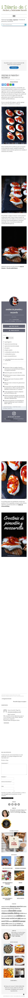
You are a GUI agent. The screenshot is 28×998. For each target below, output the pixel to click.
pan (19, 918)
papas (22, 918)
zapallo (14, 925)
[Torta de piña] (19, 977)
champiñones (4, 910)
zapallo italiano (20, 925)
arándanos (4, 908)
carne (16, 908)
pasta (25, 918)
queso (3, 923)
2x (9, 337)
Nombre (3, 776)
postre (11, 921)
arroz (24, 906)
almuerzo (13, 906)
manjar (7, 918)
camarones (12, 908)
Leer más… (23, 812)
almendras (7, 906)
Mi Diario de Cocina (14, 6)
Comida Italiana (12, 694)
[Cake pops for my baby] (7, 861)
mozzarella (18, 696)
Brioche (20, 882)
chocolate (12, 911)
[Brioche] (20, 876)
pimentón (22, 696)
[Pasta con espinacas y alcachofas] (7, 891)
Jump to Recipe (14, 81)
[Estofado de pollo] (19, 965)
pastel (3, 921)
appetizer (8, 696)
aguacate (3, 906)
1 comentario (18, 79)
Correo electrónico (6, 781)
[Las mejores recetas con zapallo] (8, 977)
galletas (19, 916)
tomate (19, 923)
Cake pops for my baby (8, 868)
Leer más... (14, 980)
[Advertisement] (14, 43)
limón (3, 918)
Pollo (7, 921)
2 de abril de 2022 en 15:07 (14, 712)
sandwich (10, 923)
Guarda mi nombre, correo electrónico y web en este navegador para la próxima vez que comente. (13, 794)
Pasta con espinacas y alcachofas (7, 899)
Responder (6, 722)
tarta (15, 923)
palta (16, 918)
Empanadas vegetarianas (20, 868)
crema (21, 913)
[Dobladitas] (8, 965)
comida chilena (13, 913)
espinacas (10, 916)
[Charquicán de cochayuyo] (19, 953)
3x (12, 337)
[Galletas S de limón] (8, 953)
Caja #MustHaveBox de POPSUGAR (7, 883)
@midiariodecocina (9, 418)
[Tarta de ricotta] (20, 891)
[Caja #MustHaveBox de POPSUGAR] (7, 876)
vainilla (3, 925)
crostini (15, 696)
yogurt (6, 925)
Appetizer (7, 694)
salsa (6, 923)
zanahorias (10, 925)
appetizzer (11, 696)
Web (2, 786)
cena (19, 908)
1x (7, 337)
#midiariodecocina (14, 419)
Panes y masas (17, 694)
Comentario (4, 763)
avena (8, 908)
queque (22, 921)
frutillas (14, 915)
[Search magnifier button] (25, 25)
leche (24, 915)
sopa (13, 923)
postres (16, 921)
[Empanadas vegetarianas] (20, 861)
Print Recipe (15, 326)
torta (22, 923)
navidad (12, 918)
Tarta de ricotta (20, 898)
